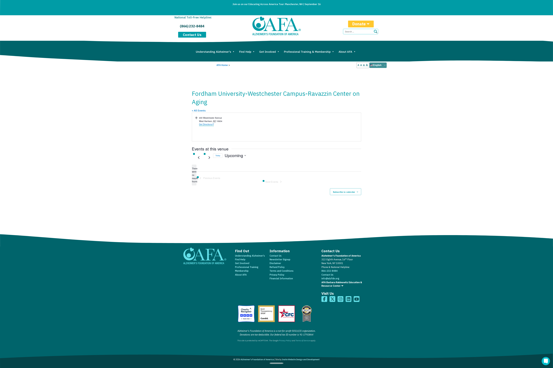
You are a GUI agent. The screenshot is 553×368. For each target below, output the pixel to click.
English (377, 65)
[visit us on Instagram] (340, 299)
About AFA (345, 51)
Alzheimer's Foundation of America (257, 359)
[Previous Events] (198, 157)
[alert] (194, 175)
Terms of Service (303, 340)
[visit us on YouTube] (356, 299)
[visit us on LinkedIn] (348, 299)
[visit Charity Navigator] (246, 313)
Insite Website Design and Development (301, 359)
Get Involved (267, 51)
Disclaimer (275, 263)
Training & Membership (307, 51)
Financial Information (281, 278)
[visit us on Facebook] (324, 299)
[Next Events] (209, 157)
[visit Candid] (266, 313)
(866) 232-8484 (192, 26)
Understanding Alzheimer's (213, 51)
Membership (242, 270)
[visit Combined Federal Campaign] (286, 313)
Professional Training (246, 267)
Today (217, 155)
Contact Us (192, 34)
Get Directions (206, 124)
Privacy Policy (277, 274)
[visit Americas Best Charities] (306, 313)
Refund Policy (277, 267)
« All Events (199, 110)
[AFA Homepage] (276, 26)
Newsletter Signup (280, 259)
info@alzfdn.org (330, 278)
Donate (359, 23)
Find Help (245, 51)
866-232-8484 (329, 270)
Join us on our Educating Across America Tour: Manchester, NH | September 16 (276, 4)
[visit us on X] (332, 299)
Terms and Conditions (281, 270)
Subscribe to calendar (344, 191)
